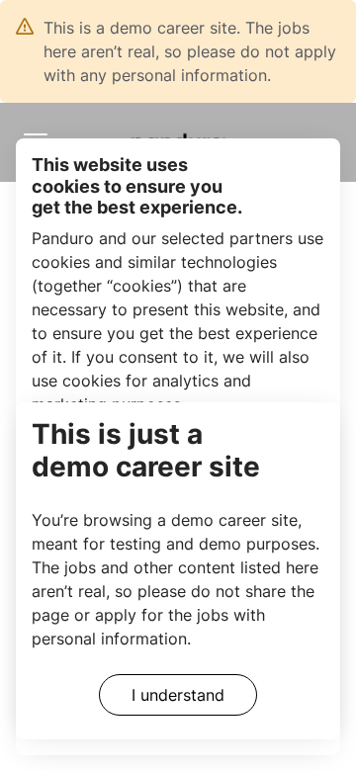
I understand (178, 695)
